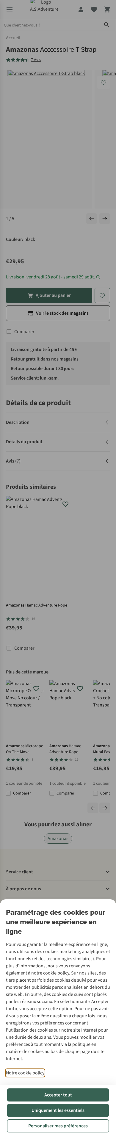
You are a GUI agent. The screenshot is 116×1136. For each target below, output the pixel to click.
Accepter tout (58, 1095)
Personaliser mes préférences (58, 1126)
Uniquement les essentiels (58, 1110)
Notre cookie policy (25, 1073)
